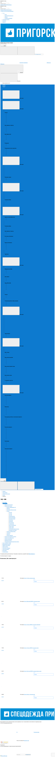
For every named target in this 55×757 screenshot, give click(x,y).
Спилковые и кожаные (9, 323)
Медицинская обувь (8, 267)
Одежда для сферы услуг (9, 537)
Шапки (8, 228)
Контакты (4, 20)
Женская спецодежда (9, 504)
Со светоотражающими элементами (13, 247)
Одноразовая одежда (11, 153)
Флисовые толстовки (12, 530)
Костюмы (8, 116)
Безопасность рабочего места (10, 348)
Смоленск (2, 4)
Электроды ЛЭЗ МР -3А (11, 443)
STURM (8, 465)
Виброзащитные (8, 319)
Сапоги (8, 297)
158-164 (10, 512)
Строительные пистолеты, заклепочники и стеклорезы (16, 437)
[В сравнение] (10, 568)
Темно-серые (11, 526)
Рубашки (8, 131)
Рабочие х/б (9, 336)
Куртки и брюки (9, 129)
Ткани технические (10, 413)
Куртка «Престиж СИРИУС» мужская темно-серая (32, 671)
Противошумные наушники (11, 377)
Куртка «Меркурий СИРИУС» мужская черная (32, 601)
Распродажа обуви (8, 298)
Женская (6, 222)
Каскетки (8, 353)
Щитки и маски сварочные (11, 372)
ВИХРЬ (8, 466)
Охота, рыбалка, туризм (7, 155)
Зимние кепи (9, 227)
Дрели (8, 451)
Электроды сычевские (11, 446)
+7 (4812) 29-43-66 (3, 11)
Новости (4, 22)
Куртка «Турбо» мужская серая (29, 578)
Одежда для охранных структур (10, 536)
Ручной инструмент (8, 425)
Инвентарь (7, 405)
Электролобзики (10, 453)
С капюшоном (11, 523)
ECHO (8, 400)
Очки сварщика (9, 370)
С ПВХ (8, 334)
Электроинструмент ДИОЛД (12, 461)
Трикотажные (7, 332)
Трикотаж (8, 120)
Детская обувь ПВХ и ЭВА (11, 285)
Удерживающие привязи (11, 381)
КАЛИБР (8, 470)
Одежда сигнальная (8, 539)
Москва (5, 4)
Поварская (7, 141)
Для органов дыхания (9, 356)
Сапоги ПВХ (9, 288)
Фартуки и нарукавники (11, 154)
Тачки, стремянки (10, 438)
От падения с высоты (8, 379)
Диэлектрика (7, 349)
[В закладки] (34, 579)
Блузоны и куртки (8, 192)
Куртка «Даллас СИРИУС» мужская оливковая (32, 624)
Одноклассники (36, 732)
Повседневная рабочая (9, 290)
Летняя (6, 111)
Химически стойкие (8, 324)
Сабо (8, 270)
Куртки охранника (10, 233)
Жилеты (8, 115)
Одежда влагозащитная (11, 149)
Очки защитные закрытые (11, 367)
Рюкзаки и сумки (8, 175)
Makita (8, 469)
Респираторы (9, 361)
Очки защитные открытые (11, 368)
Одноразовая (7, 202)
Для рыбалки (9, 178)
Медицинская (7, 250)
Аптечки (6, 347)
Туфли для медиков (10, 272)
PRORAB (8, 474)
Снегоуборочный (10, 411)
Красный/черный (12, 518)
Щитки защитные (10, 371)
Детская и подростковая (9, 274)
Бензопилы (9, 397)
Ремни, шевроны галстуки (11, 130)
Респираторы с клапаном (11, 363)
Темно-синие (11, 527)
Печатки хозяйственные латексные (11, 328)
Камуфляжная (7, 170)
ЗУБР (8, 467)
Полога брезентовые (10, 409)
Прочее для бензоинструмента (12, 420)
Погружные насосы (10, 460)
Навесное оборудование (11, 419)
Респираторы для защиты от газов (13, 362)
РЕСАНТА (8, 462)
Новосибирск (9, 4)
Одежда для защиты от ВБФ (12, 150)
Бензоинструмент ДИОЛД (11, 404)
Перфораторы (9, 457)
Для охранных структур (9, 229)
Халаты (8, 139)
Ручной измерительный (11, 432)
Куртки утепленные (8, 241)
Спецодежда (5, 100)
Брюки (6, 193)
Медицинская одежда (7, 182)
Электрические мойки (11, 452)
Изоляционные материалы (11, 428)
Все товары (5, 502)
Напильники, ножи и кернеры (12, 429)
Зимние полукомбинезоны (11, 219)
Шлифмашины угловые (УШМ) (12, 455)
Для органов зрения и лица (10, 365)
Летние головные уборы (11, 531)
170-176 (10, 513)
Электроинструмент (8, 447)
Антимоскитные (12, 516)
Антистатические (12, 517)
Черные (8, 240)
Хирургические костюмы (9, 204)
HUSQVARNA (9, 401)
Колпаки (8, 144)
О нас (6, 14)
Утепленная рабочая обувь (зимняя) (11, 299)
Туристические (9, 179)
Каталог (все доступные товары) (6, 42)
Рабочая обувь (5, 256)
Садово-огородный (10, 410)
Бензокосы (9, 396)
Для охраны (7, 275)
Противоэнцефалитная (9, 174)
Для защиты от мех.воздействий (10, 318)
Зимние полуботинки (10, 303)
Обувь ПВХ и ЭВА (8, 281)
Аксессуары (7, 266)
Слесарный (9, 433)
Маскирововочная (8, 173)
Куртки (8, 117)
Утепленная (9, 289)
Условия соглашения (8, 18)
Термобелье (9, 255)
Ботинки (8, 295)
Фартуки (8, 121)
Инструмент (5, 384)
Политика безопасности (9, 15)
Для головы (7, 351)
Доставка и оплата (6, 19)
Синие (8, 246)
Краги (6, 315)
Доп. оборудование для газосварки (13, 418)
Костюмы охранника (10, 232)
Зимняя (6, 169)
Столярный (9, 434)
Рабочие (6, 329)
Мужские (8, 238)
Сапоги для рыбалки (10, 286)
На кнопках (11, 520)
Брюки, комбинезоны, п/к (11, 113)
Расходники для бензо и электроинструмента (13, 415)
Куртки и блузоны (10, 136)
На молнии (11, 521)
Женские (8, 237)
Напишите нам (26, 740)
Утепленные (7, 327)
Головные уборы (10, 126)
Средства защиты (6, 337)
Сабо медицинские (10, 271)
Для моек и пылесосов (11, 423)
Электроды (7, 439)
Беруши (8, 376)
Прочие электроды (10, 442)
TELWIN (8, 475)
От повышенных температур (10, 320)
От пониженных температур (10, 322)
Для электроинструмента (11, 424)
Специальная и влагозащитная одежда (12, 541)
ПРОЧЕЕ (8, 476)
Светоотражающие (12, 525)
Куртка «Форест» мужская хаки (29, 694)
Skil (7, 471)
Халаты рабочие (10, 122)
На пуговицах (11, 522)
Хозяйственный (9, 414)
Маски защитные (10, 358)
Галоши (8, 284)
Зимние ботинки (10, 302)
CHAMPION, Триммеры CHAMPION (13, 399)
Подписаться (28, 754)
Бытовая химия (5, 551)
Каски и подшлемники (11, 354)
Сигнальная (7, 140)
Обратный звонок (10, 11)
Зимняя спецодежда (6, 206)
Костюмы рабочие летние (11, 509)
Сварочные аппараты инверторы (13, 456)
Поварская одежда (8, 540)
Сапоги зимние (9, 304)
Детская (6, 168)
